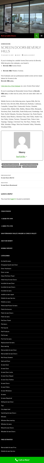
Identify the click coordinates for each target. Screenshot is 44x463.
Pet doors (4, 324)
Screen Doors (5, 44)
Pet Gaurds (4, 328)
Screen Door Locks (7, 372)
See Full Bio (20, 156)
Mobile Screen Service (8, 298)
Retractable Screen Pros (8, 447)
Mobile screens (6, 302)
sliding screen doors (29, 166)
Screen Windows (6, 391)
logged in (13, 199)
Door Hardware (6, 268)
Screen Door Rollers (7, 379)
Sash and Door (5, 361)
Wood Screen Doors (7, 428)
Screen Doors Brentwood (9, 184)
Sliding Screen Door (7, 402)
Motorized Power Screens (9, 305)
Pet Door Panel (6, 320)
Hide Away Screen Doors (9, 279)
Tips (2, 405)
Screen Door (5, 365)
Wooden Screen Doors (8, 431)
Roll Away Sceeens (7, 357)
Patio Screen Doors (7, 313)
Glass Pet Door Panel (7, 276)
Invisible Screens (6, 291)
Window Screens (6, 424)
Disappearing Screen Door (9, 265)
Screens (3, 394)
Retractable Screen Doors (29, 164)
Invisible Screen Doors (8, 287)
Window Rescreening (8, 420)
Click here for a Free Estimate (10, 86)
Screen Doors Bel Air (7, 176)
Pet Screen (4, 335)
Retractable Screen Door (10, 164)
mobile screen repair (7, 294)
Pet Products (5, 331)
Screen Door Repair (7, 376)
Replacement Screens (8, 342)
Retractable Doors (8, 36)
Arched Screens (6, 261)
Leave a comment (29, 55)
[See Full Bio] (26, 156)
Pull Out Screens (6, 339)
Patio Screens (5, 317)
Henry (18, 55)
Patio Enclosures (6, 309)
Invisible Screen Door (8, 283)
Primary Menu (41, 35)
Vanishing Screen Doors (8, 413)
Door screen (5, 272)
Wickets (3, 417)
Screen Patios (5, 387)
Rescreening (5, 346)
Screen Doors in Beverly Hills (11, 166)
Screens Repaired (6, 398)
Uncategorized (5, 409)
